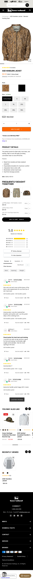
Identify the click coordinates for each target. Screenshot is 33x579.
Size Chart (10, 117)
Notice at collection (5, 577)
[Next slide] (29, 408)
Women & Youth (8, 528)
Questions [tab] (17, 261)
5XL (22, 110)
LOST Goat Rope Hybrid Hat (11, 212)
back (6, 270)
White (13, 88)
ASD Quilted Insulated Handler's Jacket (23, 435)
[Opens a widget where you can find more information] (25, 576)
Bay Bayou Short (8, 207)
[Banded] (16, 10)
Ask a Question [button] (17, 255)
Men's (4, 521)
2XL (22, 104)
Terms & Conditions (8, 560)
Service (5, 541)
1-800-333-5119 (16, 509)
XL (14, 104)
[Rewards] (4, 574)
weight (22, 270)
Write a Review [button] (17, 251)
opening (13, 270)
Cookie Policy (21, 556)
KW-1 (5, 88)
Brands (5, 547)
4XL (13, 110)
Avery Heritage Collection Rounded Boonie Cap (9, 435)
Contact (5, 534)
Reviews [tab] (6, 261)
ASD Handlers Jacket (8, 294)
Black (21, 88)
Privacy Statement (7, 556)
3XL (5, 110)
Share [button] (7, 298)
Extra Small (7, 99)
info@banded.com (24, 512)
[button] (3, 10)
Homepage (5, 16)
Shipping (4, 76)
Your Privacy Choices (10, 575)
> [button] (17, 399)
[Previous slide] (26, 408)
